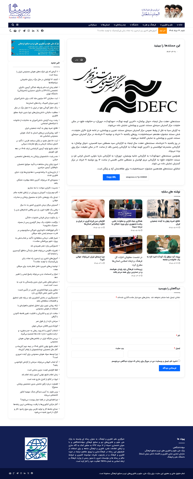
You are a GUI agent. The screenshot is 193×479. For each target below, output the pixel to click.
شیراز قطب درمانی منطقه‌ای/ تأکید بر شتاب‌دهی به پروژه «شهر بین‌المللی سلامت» (36, 239)
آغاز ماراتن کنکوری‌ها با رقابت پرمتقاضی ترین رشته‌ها (35, 404)
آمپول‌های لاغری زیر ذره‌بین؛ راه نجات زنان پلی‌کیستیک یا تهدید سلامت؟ (40, 260)
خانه (180, 24)
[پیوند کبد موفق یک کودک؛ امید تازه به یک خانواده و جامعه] (163, 244)
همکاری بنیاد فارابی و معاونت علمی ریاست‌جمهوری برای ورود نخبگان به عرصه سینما (126, 223)
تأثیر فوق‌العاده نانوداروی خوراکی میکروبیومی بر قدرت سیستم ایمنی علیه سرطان (38, 232)
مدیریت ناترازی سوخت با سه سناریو (43, 187)
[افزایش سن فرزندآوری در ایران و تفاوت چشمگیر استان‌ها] (88, 208)
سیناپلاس (93, 24)
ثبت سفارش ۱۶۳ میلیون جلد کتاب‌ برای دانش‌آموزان (36, 98)
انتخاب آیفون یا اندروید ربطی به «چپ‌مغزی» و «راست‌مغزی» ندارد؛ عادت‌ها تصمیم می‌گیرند (38, 332)
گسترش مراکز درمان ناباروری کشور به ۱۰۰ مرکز (39, 205)
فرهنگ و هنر (150, 24)
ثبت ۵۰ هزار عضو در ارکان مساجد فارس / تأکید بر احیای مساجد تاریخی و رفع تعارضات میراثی (37, 142)
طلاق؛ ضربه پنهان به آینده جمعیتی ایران (165, 222)
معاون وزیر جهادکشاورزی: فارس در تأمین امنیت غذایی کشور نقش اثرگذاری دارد (38, 291)
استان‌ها (106, 24)
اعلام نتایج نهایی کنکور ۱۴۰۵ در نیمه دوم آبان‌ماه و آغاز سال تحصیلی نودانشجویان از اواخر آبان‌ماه (37, 348)
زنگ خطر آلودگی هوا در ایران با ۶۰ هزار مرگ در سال (36, 107)
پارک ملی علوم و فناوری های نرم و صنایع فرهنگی (165, 450)
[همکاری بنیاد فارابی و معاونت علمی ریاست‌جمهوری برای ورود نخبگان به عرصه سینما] (125, 208)
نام (178, 335)
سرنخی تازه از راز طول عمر (47, 321)
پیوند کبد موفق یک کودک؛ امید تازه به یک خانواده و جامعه (163, 258)
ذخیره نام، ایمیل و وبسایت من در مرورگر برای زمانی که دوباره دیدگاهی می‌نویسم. (144, 361)
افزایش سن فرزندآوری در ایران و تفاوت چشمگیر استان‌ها (90, 222)
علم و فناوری (167, 24)
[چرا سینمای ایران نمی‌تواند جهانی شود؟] (88, 244)
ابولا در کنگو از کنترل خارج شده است (42, 379)
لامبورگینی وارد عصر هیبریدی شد (44, 246)
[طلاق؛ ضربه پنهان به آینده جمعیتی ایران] (163, 208)
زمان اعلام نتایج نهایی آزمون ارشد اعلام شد (40, 374)
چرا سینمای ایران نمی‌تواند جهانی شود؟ (90, 258)
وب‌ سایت (119, 348)
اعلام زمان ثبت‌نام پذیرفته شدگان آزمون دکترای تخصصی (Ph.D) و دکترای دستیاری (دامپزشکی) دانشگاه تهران (37, 90)
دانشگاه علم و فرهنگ (176, 457)
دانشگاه (135, 24)
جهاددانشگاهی (179, 447)
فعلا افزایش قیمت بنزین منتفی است (42, 370)
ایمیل (177, 348)
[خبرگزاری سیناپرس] (160, 11)
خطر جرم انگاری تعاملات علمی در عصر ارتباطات (138, 30)
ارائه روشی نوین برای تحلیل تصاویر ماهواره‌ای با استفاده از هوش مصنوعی (38, 307)
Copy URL (111, 177)
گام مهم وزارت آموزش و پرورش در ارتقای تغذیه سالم (36, 192)
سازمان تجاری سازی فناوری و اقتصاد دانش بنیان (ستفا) (162, 453)
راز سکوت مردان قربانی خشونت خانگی (41, 217)
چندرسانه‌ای (121, 24)
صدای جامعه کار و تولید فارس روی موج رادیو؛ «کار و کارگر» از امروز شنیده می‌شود (36, 411)
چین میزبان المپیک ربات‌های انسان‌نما (42, 103)
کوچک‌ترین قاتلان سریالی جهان (45, 326)
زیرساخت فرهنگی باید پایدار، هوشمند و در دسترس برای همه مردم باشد (126, 264)
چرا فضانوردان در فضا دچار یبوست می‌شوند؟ (39, 399)
